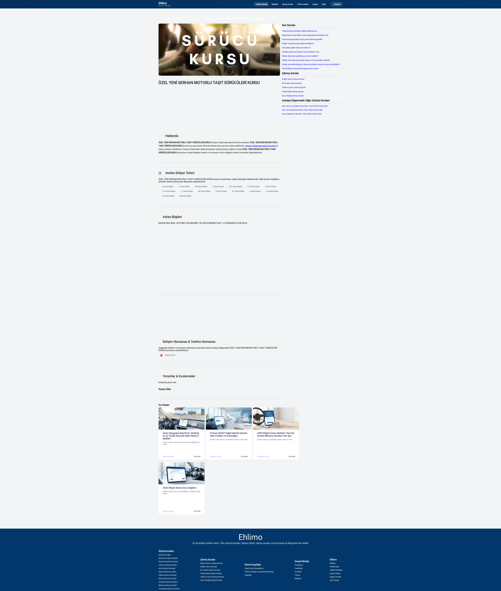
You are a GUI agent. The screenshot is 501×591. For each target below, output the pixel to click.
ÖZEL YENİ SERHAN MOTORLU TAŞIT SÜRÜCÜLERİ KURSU (239, 19)
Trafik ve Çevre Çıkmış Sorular (294, 87)
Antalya (194, 19)
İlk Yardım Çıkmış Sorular (292, 83)
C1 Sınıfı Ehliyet (187, 191)
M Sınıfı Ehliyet (185, 196)
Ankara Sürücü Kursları (168, 565)
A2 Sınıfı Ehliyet (272, 191)
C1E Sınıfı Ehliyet (168, 191)
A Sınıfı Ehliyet (255, 191)
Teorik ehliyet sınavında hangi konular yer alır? (300, 68)
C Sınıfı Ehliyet (270, 186)
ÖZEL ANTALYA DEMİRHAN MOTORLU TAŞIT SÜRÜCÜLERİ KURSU (305, 106)
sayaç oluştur (335, 573)
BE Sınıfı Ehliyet (204, 191)
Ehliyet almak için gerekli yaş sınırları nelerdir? (300, 56)
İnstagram (299, 565)
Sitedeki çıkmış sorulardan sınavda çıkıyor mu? (300, 52)
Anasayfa (165, 19)
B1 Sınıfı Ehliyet (238, 191)
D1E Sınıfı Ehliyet (235, 186)
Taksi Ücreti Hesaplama (253, 568)
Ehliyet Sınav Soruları (208, 567)
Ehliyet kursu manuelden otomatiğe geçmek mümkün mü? (305, 35)
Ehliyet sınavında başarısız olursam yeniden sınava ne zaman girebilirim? (311, 64)
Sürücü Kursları (180, 19)
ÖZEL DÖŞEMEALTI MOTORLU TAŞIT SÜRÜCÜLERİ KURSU (302, 114)
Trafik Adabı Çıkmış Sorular (293, 92)
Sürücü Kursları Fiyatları (168, 558)
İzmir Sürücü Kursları (167, 568)
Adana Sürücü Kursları (168, 575)
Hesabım (337, 4)
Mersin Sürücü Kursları (168, 585)
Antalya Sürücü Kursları (168, 582)
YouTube (298, 572)
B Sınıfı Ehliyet (221, 191)
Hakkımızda (334, 567)
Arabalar (248, 575)
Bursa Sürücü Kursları (167, 572)
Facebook (299, 568)
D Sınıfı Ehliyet (218, 186)
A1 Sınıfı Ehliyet (168, 196)
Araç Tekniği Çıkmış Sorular (293, 96)
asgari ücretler (335, 577)
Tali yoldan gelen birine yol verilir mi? (296, 48)
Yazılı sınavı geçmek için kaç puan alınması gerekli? (302, 39)
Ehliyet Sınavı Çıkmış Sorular (293, 79)
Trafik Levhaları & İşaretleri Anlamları (259, 572)
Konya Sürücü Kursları (168, 578)
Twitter (297, 575)
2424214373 (170, 355)
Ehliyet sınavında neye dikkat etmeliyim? (298, 43)
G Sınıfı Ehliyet (168, 186)
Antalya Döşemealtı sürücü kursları (260, 146)
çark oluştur (334, 580)
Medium (298, 578)
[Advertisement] (219, 107)
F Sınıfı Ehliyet (184, 186)
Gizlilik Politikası (336, 570)
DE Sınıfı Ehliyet (201, 186)
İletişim (332, 563)
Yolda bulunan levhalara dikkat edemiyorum (299, 31)
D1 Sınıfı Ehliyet (253, 186)
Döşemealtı (206, 19)
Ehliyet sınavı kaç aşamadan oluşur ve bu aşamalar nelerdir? (306, 60)
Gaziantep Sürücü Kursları (169, 589)
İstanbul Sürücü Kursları (168, 562)
